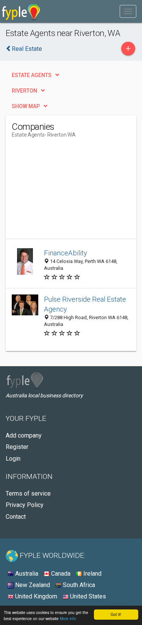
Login (13, 458)
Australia (26, 573)
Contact (16, 516)
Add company (24, 435)
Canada (60, 573)
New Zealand (32, 585)
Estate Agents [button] (31, 75)
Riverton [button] (24, 91)
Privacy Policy (25, 505)
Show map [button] (26, 106)
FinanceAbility (65, 253)
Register (17, 446)
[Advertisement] (68, 191)
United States (87, 596)
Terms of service (28, 493)
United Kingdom (35, 596)
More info (68, 618)
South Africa (78, 585)
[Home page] (21, 11)
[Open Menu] (128, 11)
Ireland (91, 573)
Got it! (116, 614)
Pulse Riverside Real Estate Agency (85, 304)
